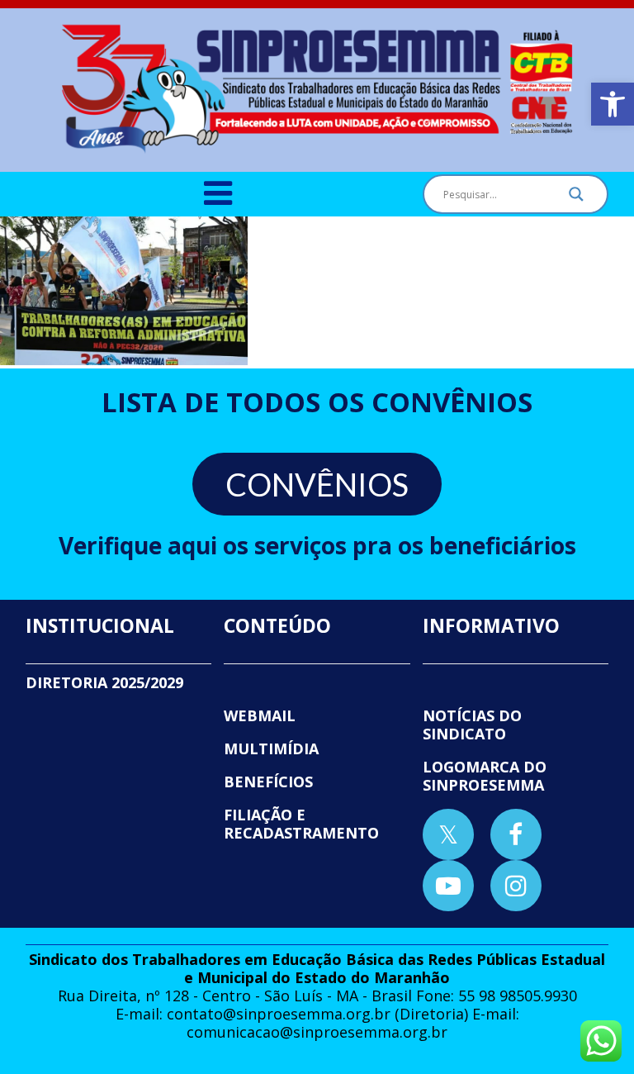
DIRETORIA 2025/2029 (104, 682)
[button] (612, 104)
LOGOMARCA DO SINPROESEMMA (484, 776)
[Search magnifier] (576, 198)
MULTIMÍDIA (271, 748)
